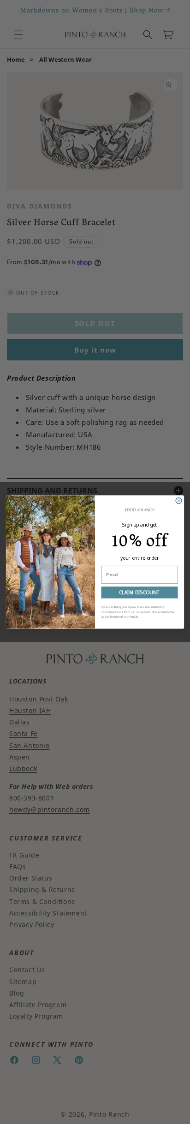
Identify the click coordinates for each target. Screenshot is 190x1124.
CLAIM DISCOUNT (139, 592)
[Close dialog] (179, 501)
